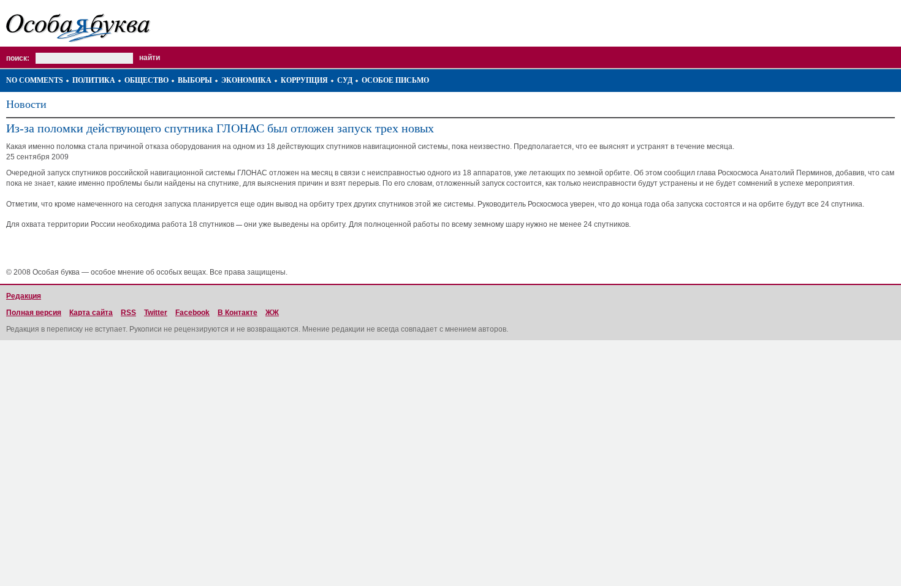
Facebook (192, 312)
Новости (26, 104)
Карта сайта (91, 312)
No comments (34, 80)
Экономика (246, 80)
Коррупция (304, 80)
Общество (146, 80)
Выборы (195, 80)
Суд (344, 80)
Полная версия (33, 312)
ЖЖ (272, 312)
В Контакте (237, 312)
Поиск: (17, 58)
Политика (93, 80)
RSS (128, 312)
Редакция (23, 296)
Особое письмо (395, 80)
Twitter (155, 312)
